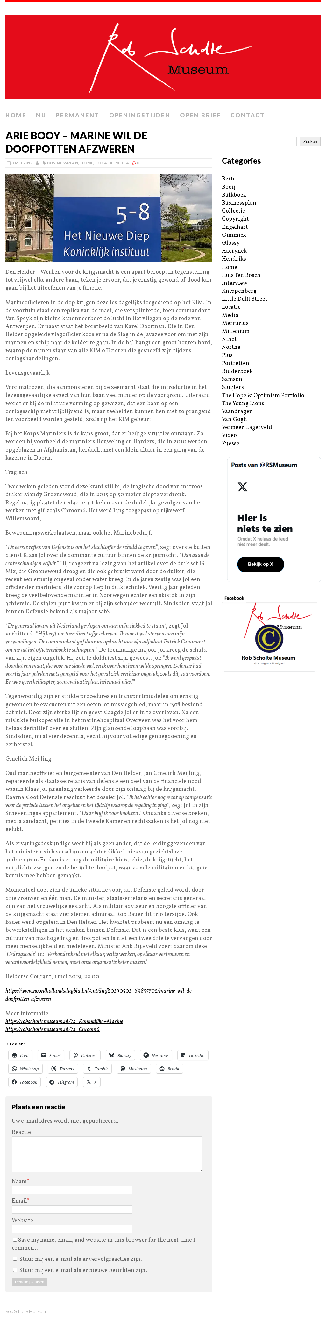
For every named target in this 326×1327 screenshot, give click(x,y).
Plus (227, 356)
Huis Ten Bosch (241, 275)
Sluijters (233, 387)
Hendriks (234, 259)
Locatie (104, 162)
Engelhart (235, 227)
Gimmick (234, 235)
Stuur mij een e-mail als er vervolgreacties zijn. (80, 1259)
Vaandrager (237, 412)
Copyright (235, 219)
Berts (229, 179)
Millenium (236, 331)
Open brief (200, 115)
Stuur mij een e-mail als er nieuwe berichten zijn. (83, 1270)
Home (15, 115)
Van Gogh (234, 420)
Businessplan (62, 162)
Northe (231, 347)
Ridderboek (237, 372)
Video (229, 435)
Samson (232, 379)
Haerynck (234, 251)
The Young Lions (243, 404)
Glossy (231, 243)
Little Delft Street (244, 299)
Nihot (229, 339)
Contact (247, 115)
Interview (234, 283)
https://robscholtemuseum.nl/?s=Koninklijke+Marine (64, 1022)
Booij (228, 187)
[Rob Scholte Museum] (163, 55)
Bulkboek (234, 195)
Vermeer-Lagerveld (247, 428)
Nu (41, 115)
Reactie (21, 1132)
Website (22, 1221)
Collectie (233, 211)
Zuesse (230, 444)
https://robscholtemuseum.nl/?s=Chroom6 (52, 1030)
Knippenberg (239, 291)
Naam (19, 1182)
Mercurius (235, 323)
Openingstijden (140, 115)
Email (19, 1201)
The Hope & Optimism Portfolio (263, 396)
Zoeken (310, 141)
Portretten (235, 364)
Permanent (77, 115)
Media (122, 162)
